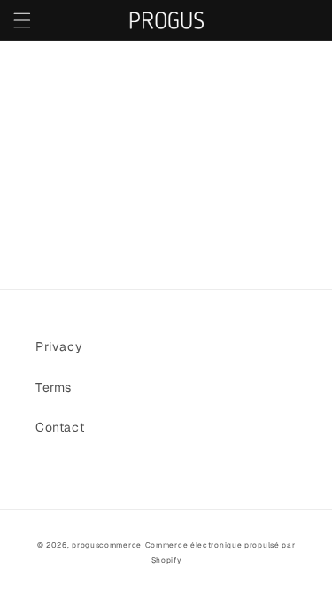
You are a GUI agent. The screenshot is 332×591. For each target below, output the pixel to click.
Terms (53, 387)
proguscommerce (107, 544)
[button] (22, 20)
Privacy (58, 346)
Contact (59, 427)
